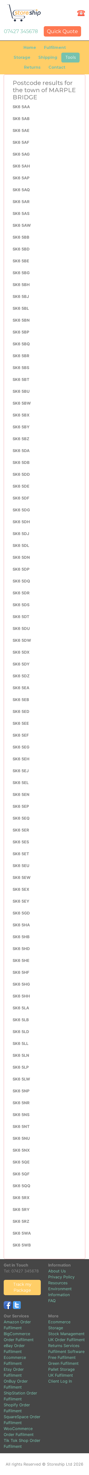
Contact (56, 67)
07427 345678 (21, 31)
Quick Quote (62, 31)
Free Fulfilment (62, 1357)
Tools (70, 57)
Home (29, 47)
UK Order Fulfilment (66, 1339)
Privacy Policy (61, 1276)
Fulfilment (55, 47)
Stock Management (66, 1333)
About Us (57, 1270)
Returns (32, 67)
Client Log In (60, 1381)
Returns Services (63, 1345)
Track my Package (22, 1287)
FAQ (52, 1300)
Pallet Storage (61, 1369)
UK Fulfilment (60, 1375)
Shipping (47, 57)
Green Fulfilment (63, 1363)
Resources (57, 1282)
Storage (22, 57)
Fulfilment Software (66, 1351)
